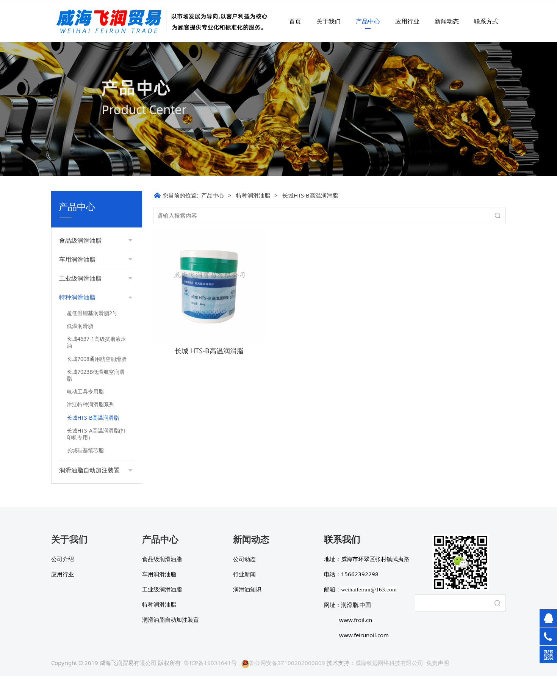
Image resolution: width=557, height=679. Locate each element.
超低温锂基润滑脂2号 (92, 313)
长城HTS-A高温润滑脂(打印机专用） (96, 434)
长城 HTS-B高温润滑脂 (209, 350)
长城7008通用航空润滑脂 (97, 358)
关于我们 (328, 21)
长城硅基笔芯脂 (85, 450)
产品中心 (368, 21)
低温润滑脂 (80, 325)
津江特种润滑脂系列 (90, 404)
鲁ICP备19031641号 (210, 662)
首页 (295, 21)
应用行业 (407, 21)
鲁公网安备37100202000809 (287, 662)
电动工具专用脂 (85, 391)
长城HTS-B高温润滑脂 (93, 417)
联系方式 (486, 21)
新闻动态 (447, 21)
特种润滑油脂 (253, 195)
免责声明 (437, 662)
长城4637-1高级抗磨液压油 (96, 342)
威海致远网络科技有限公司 (389, 662)
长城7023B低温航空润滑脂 (96, 375)
